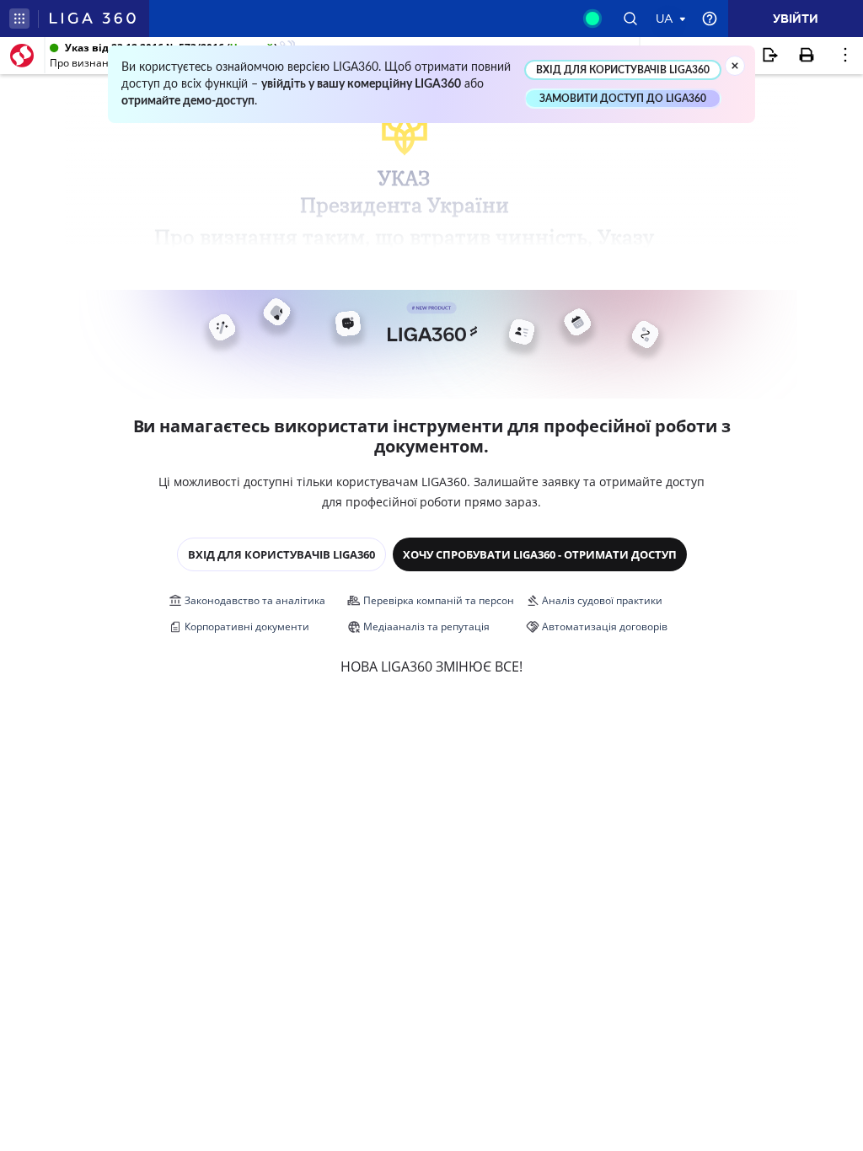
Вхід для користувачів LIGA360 (281, 554)
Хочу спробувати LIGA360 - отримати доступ (540, 554)
